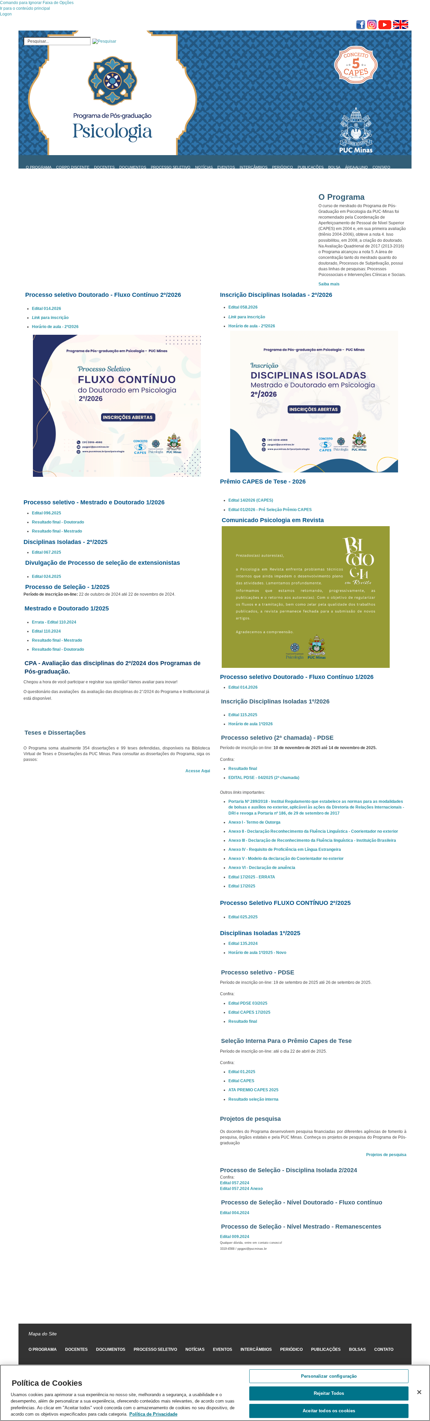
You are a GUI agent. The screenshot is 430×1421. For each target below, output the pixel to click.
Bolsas (357, 1349)
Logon (6, 14)
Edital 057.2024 (234, 1183)
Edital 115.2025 (242, 715)
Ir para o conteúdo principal (25, 8)
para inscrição (50, 317)
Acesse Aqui (197, 771)
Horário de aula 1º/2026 (250, 724)
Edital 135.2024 (243, 943)
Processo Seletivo (170, 167)
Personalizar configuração (329, 1376)
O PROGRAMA (38, 167)
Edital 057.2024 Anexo (241, 1188)
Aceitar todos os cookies (329, 1410)
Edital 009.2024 (234, 1236)
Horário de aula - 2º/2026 (55, 326)
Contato (381, 167)
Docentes (104, 167)
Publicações (311, 167)
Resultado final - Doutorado (58, 522)
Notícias (204, 167)
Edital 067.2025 (46, 552)
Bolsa (334, 167)
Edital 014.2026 (46, 308)
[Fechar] (419, 1392)
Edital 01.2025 (241, 1071)
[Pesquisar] (104, 41)
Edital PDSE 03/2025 (247, 1003)
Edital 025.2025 (243, 917)
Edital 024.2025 (46, 576)
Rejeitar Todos (329, 1393)
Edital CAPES (241, 1081)
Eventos (226, 167)
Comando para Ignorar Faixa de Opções (37, 2)
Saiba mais (329, 284)
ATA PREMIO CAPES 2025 (253, 1090)
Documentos (132, 167)
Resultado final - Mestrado (57, 531)
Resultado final (242, 768)
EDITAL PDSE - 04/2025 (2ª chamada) (263, 777)
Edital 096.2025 (46, 513)
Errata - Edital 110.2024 (54, 622)
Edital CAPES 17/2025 (249, 1012)
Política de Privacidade (153, 1414)
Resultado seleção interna (253, 1099)
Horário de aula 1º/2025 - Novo (257, 952)
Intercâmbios (253, 167)
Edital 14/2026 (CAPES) (250, 500)
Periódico (282, 167)
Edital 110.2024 (47, 631)
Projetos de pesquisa (386, 1154)
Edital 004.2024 (234, 1212)
